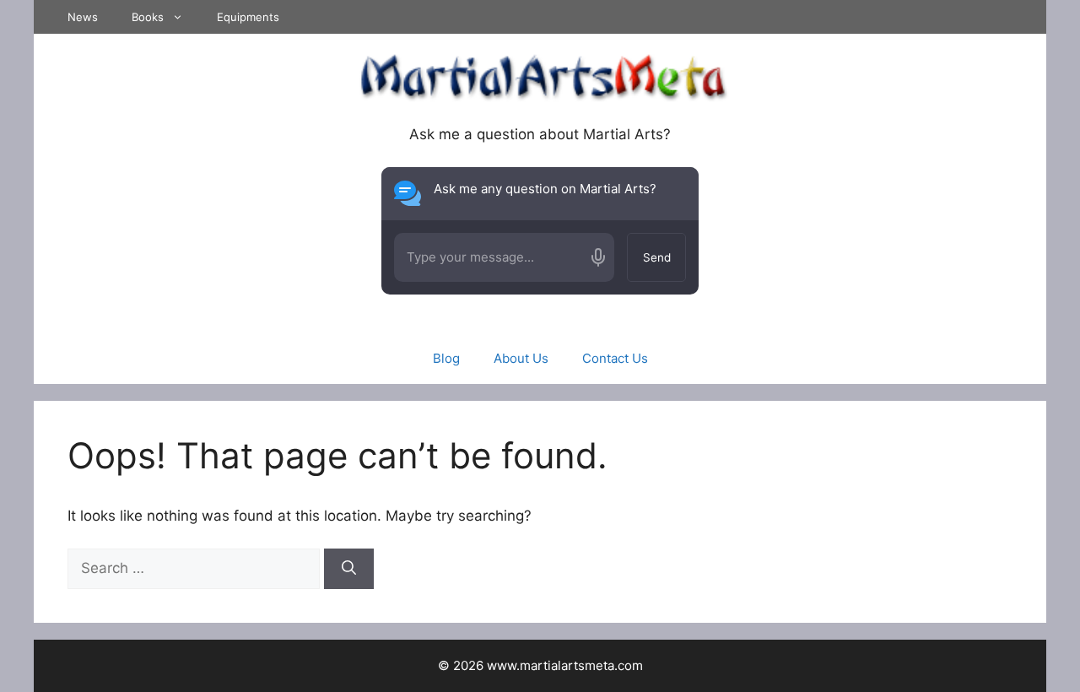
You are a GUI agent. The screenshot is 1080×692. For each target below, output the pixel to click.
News (83, 17)
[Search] (349, 569)
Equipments (248, 17)
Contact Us (615, 358)
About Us (521, 358)
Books (148, 17)
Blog (446, 358)
